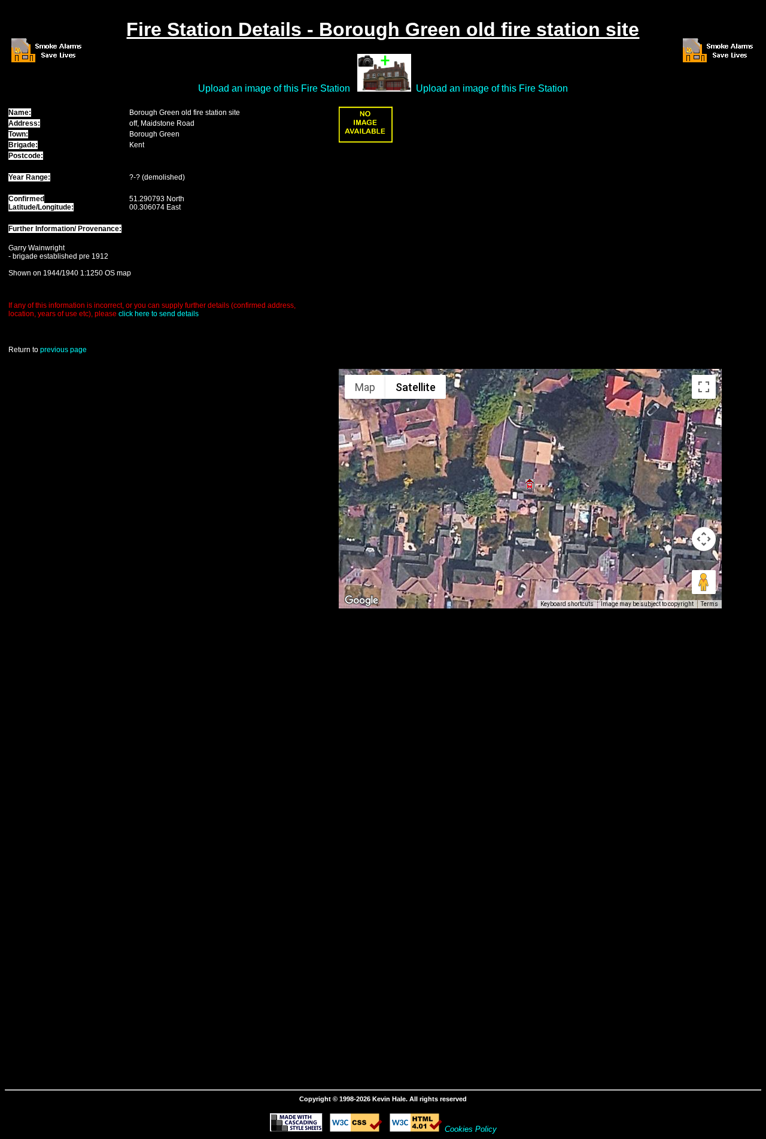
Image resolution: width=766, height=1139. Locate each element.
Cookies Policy (471, 1129)
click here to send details (158, 314)
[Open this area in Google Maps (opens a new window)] (361, 600)
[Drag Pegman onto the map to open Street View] (704, 582)
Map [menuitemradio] (365, 387)
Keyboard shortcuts (567, 604)
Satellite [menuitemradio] (416, 387)
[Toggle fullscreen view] (704, 387)
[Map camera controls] (704, 539)
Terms (709, 604)
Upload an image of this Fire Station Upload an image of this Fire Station (383, 88)
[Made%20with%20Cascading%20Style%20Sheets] (296, 1128)
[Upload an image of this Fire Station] (366, 140)
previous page (63, 350)
